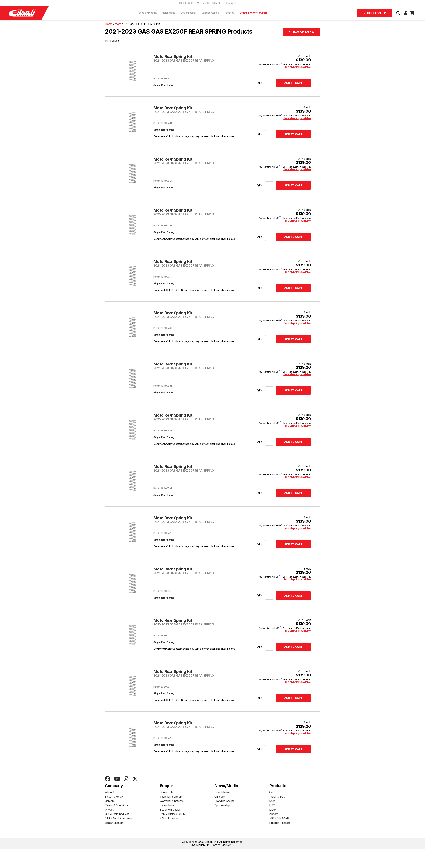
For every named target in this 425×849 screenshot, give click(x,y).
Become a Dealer (170, 809)
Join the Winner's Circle (253, 12)
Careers (109, 800)
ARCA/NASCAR (279, 818)
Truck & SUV (277, 796)
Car (271, 792)
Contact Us (166, 792)
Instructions (167, 805)
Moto (272, 809)
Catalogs (219, 796)
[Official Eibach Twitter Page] (135, 779)
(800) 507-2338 (185, 3)
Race (272, 800)
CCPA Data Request (117, 813)
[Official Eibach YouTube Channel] (117, 779)
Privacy (109, 809)
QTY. (260, 82)
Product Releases (279, 822)
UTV (272, 805)
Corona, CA (231, 3)
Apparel (274, 813)
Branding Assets (224, 800)
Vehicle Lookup (375, 13)
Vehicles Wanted (210, 12)
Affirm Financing (169, 818)
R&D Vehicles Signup (172, 813)
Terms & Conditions (116, 805)
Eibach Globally (114, 796)
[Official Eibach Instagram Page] (126, 779)
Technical (229, 12)
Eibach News (222, 792)
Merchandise (168, 12)
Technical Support (171, 796)
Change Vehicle (300, 32)
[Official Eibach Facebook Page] (107, 779)
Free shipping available (297, 67)
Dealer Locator (188, 12)
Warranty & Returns (172, 800)
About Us (111, 792)
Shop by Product (148, 12)
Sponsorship (222, 805)
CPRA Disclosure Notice (119, 818)
